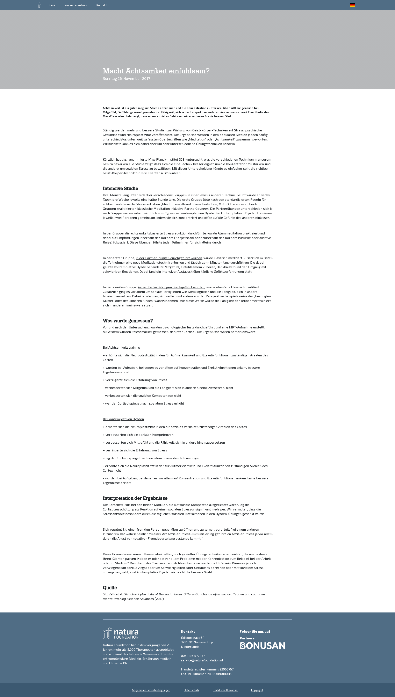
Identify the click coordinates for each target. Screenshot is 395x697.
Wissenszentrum (76, 5)
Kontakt (101, 5)
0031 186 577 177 (193, 656)
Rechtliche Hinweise (225, 690)
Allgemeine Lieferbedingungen (151, 690)
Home (51, 5)
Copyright (257, 690)
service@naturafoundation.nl (202, 660)
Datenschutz (191, 690)
